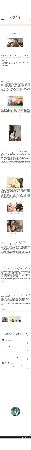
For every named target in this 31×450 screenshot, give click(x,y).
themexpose (28, 437)
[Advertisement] (15, 8)
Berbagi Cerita (15, 30)
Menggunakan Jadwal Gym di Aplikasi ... (4, 323)
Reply (27, 335)
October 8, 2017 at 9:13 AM (8, 355)
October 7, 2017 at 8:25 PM (8, 347)
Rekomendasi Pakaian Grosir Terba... (17, 323)
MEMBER (2, 304)
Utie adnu (7, 330)
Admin (6, 339)
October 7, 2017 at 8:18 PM (8, 340)
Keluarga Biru (8, 362)
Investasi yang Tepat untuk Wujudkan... (11, 323)
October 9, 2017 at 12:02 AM (8, 363)
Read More (3, 421)
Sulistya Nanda (8, 346)
